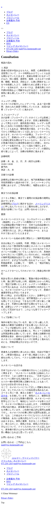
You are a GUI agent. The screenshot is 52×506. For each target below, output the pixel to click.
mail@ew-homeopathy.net (30, 49)
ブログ (9, 12)
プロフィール (12, 17)
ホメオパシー (12, 15)
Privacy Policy (12, 51)
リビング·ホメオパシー (17, 46)
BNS (8, 43)
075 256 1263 (12, 49)
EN (7, 23)
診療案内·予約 (13, 20)
